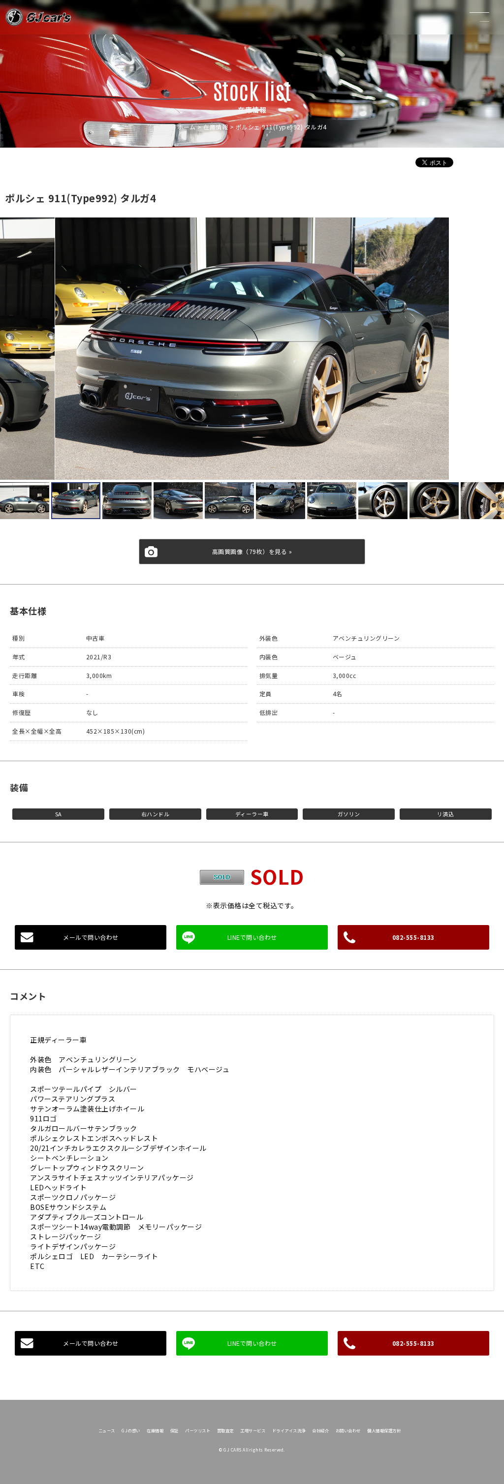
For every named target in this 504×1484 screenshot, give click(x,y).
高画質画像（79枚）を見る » (252, 551)
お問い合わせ (348, 1430)
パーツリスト (197, 1430)
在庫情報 (215, 127)
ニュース (106, 1430)
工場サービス (252, 1430)
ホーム (186, 127)
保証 (174, 1430)
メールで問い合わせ (91, 937)
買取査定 (225, 1430)
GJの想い (131, 1430)
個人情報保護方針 (384, 1430)
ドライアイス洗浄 (289, 1430)
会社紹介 (320, 1430)
